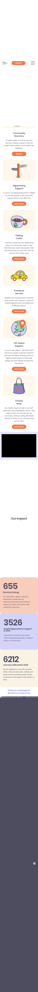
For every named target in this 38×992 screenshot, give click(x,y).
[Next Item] (34, 863)
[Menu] (33, 63)
